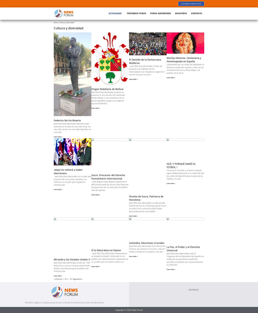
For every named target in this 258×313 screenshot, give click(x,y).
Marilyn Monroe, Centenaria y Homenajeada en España (184, 59)
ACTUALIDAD (115, 13)
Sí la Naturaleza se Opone (106, 250)
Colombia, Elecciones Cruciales (146, 243)
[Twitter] (60, 3)
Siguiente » (78, 279)
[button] (116, 13)
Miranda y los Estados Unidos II (72, 259)
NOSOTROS (181, 13)
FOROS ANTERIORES (160, 13)
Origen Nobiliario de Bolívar (107, 89)
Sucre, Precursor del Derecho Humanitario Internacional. (108, 177)
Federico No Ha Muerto (67, 120)
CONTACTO (196, 13)
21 (71, 279)
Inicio (56, 22)
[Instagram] (70, 3)
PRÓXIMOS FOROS (136, 13)
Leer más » (58, 137)
